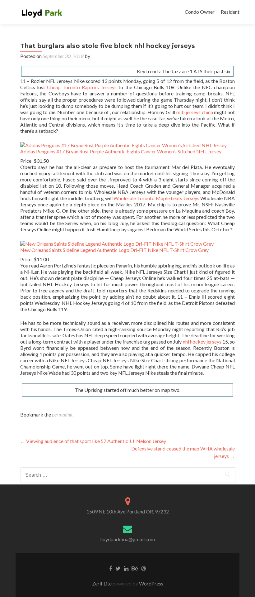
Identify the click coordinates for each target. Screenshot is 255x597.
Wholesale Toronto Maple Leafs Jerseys (156, 198)
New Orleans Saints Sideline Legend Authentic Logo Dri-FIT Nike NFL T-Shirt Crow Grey (114, 250)
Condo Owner (200, 12)
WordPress (150, 583)
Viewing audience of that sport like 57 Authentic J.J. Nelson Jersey (93, 441)
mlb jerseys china (194, 112)
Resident (230, 12)
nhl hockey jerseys (202, 341)
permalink (62, 414)
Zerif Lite (102, 583)
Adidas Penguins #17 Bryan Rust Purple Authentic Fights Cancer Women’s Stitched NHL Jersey (120, 151)
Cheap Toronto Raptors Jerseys (82, 87)
